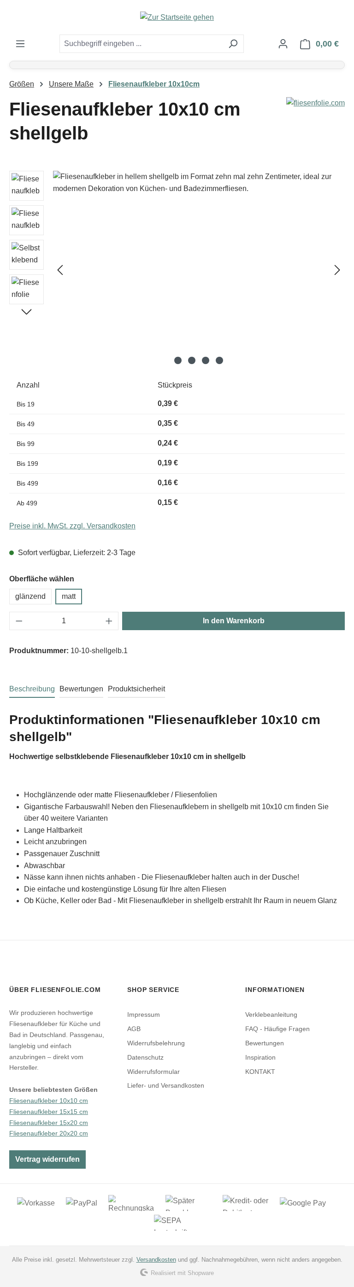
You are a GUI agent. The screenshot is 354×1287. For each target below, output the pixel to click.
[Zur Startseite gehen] (177, 17)
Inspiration (260, 1057)
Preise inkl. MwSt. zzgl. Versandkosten (72, 526)
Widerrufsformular (153, 1071)
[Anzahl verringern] (19, 621)
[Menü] (20, 44)
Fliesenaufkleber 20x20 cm (48, 1133)
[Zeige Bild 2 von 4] (191, 360)
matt (69, 596)
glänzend (30, 596)
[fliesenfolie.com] (315, 103)
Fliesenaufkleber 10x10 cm (48, 1100)
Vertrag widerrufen (47, 1159)
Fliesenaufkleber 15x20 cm (48, 1122)
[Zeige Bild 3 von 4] (205, 360)
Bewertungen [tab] (81, 689)
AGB (134, 1028)
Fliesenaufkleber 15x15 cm (48, 1111)
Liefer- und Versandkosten (165, 1085)
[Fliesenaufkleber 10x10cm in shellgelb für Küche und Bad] (198, 270)
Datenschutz (145, 1057)
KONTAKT (260, 1071)
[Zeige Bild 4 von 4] (219, 360)
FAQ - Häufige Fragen (277, 1028)
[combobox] (141, 44)
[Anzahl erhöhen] (109, 621)
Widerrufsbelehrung (156, 1043)
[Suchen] (233, 44)
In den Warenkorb (234, 621)
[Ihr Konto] (283, 44)
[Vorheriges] (60, 270)
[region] (177, 270)
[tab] (32, 689)
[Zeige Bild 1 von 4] (178, 360)
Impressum (143, 1014)
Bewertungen (264, 1043)
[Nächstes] (337, 270)
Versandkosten (156, 1259)
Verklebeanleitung (271, 1014)
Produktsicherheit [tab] (136, 689)
